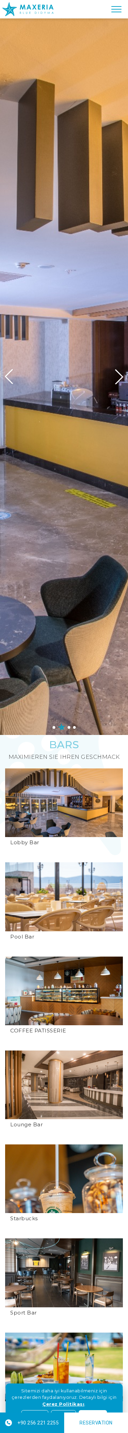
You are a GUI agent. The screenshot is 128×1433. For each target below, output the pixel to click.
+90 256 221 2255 (38, 1422)
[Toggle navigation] (116, 9)
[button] (119, 376)
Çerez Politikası (63, 1404)
